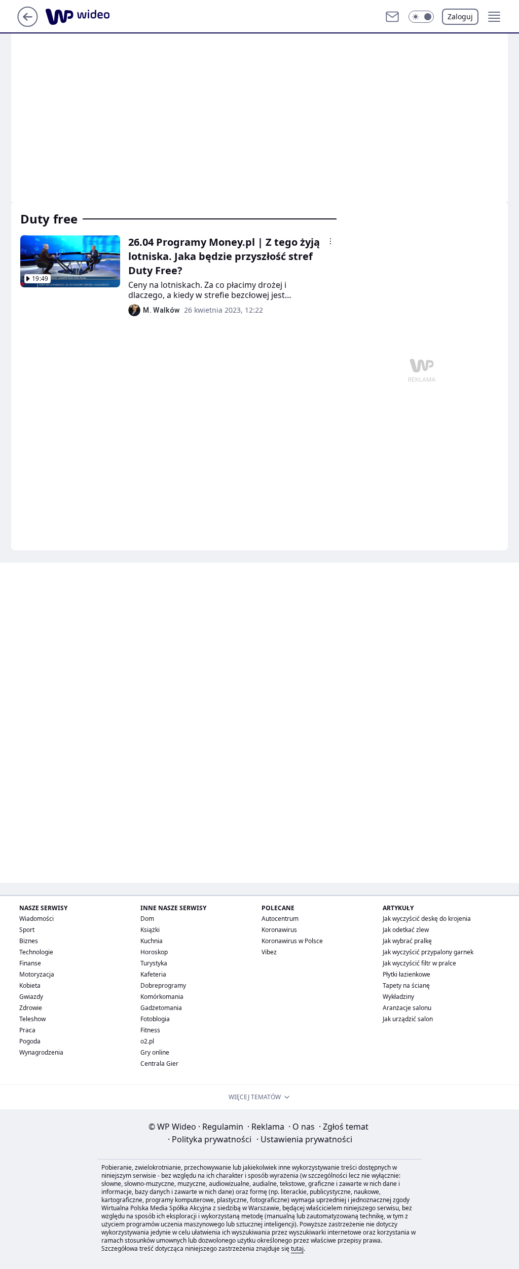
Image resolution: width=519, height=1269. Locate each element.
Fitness (150, 1030)
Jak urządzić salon (408, 1019)
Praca (27, 1030)
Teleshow (32, 1019)
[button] (421, 17)
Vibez (269, 952)
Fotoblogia (155, 1019)
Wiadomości (36, 918)
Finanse (30, 963)
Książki (150, 929)
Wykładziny (398, 996)
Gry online (154, 1052)
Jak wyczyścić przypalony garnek (428, 952)
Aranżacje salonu (407, 1007)
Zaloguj (460, 16)
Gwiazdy (31, 996)
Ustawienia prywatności (304, 1139)
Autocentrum (280, 918)
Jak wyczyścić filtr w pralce (419, 963)
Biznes (28, 941)
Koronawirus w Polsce (292, 941)
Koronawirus (279, 929)
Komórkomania (161, 996)
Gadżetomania (161, 1007)
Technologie (36, 952)
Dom (147, 918)
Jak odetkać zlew (406, 929)
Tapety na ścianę (406, 985)
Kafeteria (153, 974)
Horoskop (154, 952)
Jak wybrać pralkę (407, 941)
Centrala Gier (159, 1063)
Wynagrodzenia (41, 1052)
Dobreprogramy (163, 985)
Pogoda (30, 1041)
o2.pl (147, 1041)
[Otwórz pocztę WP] (392, 17)
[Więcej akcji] (330, 241)
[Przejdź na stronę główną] (27, 23)
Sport (26, 929)
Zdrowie (30, 1007)
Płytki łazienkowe (406, 974)
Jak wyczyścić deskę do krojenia (427, 918)
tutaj (297, 1248)
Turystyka (153, 963)
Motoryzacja (36, 974)
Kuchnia (151, 941)
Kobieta (30, 985)
